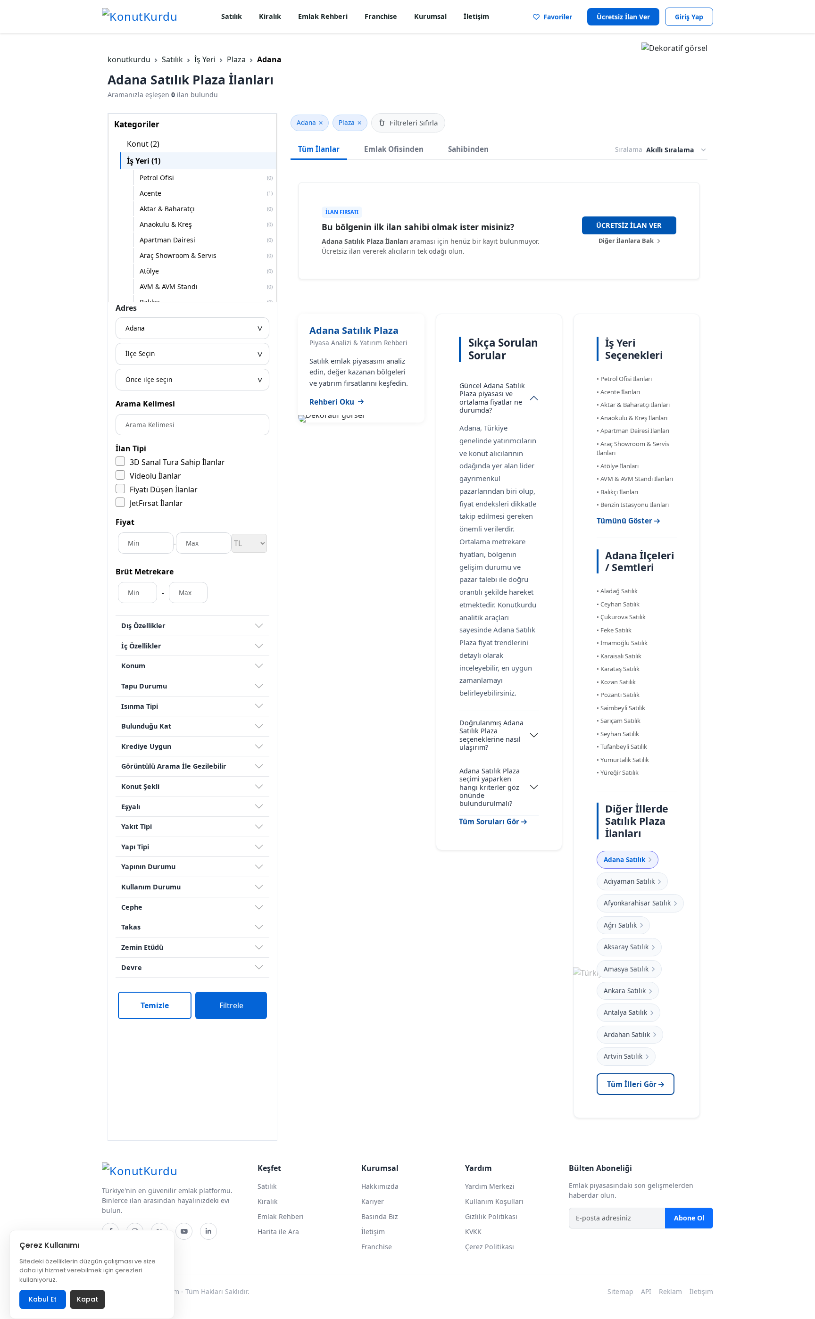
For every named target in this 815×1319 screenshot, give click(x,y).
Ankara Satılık (625, 990)
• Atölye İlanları (618, 466)
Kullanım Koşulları (494, 1201)
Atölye (206, 270)
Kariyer (372, 1201)
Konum (133, 665)
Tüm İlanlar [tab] (319, 149)
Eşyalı (130, 806)
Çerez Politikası (489, 1246)
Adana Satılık (624, 859)
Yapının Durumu (148, 866)
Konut (143, 144)
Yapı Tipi (135, 846)
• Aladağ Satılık (617, 591)
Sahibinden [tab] (468, 149)
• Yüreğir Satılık (618, 772)
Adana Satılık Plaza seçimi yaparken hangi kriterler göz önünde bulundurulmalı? (489, 787)
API (646, 1291)
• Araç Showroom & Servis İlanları (633, 448)
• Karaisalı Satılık (619, 656)
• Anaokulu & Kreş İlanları (632, 418)
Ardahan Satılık (627, 1034)
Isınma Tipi (139, 706)
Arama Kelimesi (145, 403)
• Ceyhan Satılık (618, 604)
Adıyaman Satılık (629, 881)
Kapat (87, 1299)
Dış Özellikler (143, 625)
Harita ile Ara (278, 1231)
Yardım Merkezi (490, 1186)
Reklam (670, 1291)
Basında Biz (379, 1216)
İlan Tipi (131, 448)
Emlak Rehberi (323, 16)
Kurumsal (430, 16)
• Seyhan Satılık (618, 734)
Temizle (155, 1005)
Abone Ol (689, 1217)
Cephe (131, 907)
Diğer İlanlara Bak (627, 240)
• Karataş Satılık (618, 668)
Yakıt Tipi (136, 826)
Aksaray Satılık (626, 946)
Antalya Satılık (625, 1012)
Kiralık (270, 16)
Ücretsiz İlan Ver (623, 16)
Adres (126, 308)
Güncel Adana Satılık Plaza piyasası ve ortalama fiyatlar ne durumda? (492, 398)
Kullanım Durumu (151, 886)
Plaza (236, 59)
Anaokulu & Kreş (206, 224)
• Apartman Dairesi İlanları (633, 430)
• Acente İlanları (618, 392)
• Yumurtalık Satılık (623, 759)
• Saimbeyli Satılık (621, 708)
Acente (206, 193)
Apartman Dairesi (206, 239)
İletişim (476, 16)
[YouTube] (183, 1231)
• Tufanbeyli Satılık (622, 746)
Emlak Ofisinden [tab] (394, 149)
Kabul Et (43, 1299)
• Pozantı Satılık (618, 694)
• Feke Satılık (614, 630)
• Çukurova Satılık (621, 617)
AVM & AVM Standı (206, 286)
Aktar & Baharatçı (206, 208)
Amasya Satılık (626, 968)
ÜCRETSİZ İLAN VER (629, 225)
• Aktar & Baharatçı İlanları (633, 404)
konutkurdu (129, 59)
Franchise (381, 16)
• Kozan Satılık (616, 682)
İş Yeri (205, 59)
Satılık (231, 16)
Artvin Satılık (623, 1056)
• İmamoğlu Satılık (622, 643)
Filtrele (231, 1005)
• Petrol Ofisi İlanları (624, 378)
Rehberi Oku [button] (331, 401)
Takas (131, 926)
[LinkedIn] (208, 1231)
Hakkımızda (380, 1186)
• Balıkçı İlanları (617, 492)
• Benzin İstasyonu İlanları (633, 504)
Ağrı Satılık (620, 925)
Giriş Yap (689, 16)
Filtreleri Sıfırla (414, 122)
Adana (306, 122)
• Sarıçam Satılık (618, 720)
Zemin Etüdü (142, 947)
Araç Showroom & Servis (206, 255)
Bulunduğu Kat (146, 726)
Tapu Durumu (144, 685)
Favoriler (556, 16)
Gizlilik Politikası (491, 1216)
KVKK (473, 1231)
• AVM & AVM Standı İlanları (635, 478)
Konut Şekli (140, 786)
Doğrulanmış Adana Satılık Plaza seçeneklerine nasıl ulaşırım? (491, 735)
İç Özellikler (141, 645)
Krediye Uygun (146, 746)
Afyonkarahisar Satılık (637, 902)
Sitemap (620, 1291)
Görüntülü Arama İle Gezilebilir (173, 766)
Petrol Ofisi (206, 177)
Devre (131, 967)
